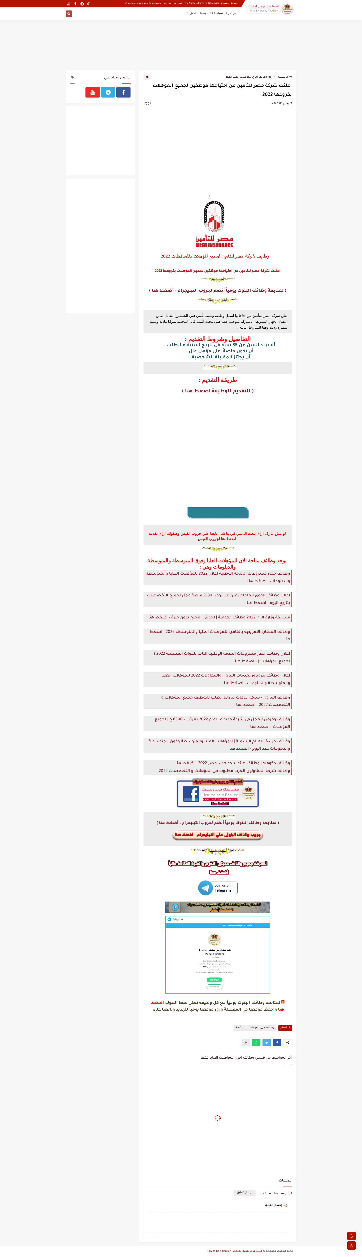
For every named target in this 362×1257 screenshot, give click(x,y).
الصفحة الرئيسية (230, 3)
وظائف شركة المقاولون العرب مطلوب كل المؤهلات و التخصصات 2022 (224, 771)
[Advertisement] (181, 44)
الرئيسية (283, 77)
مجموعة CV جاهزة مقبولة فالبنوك (143, 3)
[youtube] (68, 4)
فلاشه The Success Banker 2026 (202, 3)
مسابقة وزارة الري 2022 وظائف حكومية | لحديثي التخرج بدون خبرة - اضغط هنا (219, 617)
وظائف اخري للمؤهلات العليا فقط (246, 77)
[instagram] (89, 4)
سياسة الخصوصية (211, 13)
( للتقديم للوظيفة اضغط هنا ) (217, 391)
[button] (277, 1042)
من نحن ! (231, 13)
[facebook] (75, 4)
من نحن (167, 3)
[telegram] (82, 4)
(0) (146, 103)
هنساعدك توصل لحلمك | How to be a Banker (234, 1251)
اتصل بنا (177, 3)
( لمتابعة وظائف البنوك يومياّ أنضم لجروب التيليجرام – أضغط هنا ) (217, 291)
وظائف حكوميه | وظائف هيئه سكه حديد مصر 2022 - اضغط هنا (232, 763)
